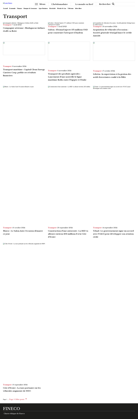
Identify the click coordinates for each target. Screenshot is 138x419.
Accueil (5, 8)
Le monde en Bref (84, 4)
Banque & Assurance (30, 8)
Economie (12, 8)
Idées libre (78, 8)
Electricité (52, 8)
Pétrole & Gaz (61, 8)
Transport (7, 25)
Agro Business (43, 8)
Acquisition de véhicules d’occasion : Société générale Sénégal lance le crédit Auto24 (112, 33)
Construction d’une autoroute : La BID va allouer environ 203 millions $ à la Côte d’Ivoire (68, 234)
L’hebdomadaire (59, 4)
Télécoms (71, 8)
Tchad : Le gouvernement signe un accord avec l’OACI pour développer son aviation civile (113, 234)
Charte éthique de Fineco (14, 413)
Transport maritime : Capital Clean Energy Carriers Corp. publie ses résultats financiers (24, 72)
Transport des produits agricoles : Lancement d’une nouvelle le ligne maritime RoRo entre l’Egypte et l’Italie (67, 77)
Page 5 (12, 399)
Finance (19, 8)
